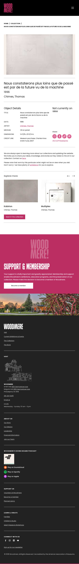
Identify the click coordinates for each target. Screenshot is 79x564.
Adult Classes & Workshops (14, 525)
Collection (15, 23)
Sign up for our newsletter (13, 547)
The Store (7, 345)
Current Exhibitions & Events (14, 336)
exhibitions (34, 165)
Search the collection (14, 217)
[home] (36, 7)
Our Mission (8, 427)
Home (6, 23)
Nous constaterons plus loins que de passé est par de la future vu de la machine (37, 27)
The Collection (9, 341)
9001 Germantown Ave (21, 389)
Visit (5, 332)
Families (7, 517)
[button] (72, 7)
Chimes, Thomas (14, 96)
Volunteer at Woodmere (13, 493)
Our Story (7, 423)
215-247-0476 (8, 396)
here (24, 158)
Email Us (7, 400)
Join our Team (9, 439)
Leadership (8, 431)
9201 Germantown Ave (20, 387)
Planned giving (9, 501)
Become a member (18, 286)
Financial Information (11, 435)
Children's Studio (10, 521)
